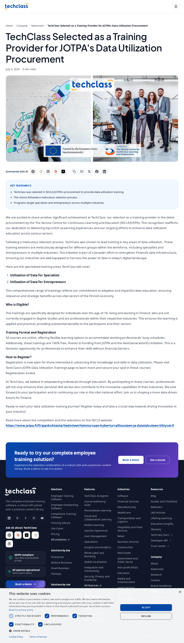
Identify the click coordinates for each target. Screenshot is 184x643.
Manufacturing (127, 507)
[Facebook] (25, 518)
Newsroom (37, 25)
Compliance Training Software (63, 515)
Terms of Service (38, 636)
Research (156, 574)
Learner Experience (96, 530)
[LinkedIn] (9, 518)
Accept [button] (146, 607)
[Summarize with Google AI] (40, 171)
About (154, 563)
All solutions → (60, 539)
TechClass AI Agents (96, 496)
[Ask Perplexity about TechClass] (9, 543)
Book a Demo (131, 460)
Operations (91, 541)
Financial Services (128, 501)
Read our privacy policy (21, 609)
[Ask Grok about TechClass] (26, 535)
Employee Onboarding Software (64, 506)
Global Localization (95, 562)
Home (9, 25)
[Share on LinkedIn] (104, 171)
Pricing (55, 534)
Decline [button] (146, 616)
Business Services (128, 541)
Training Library (60, 523)
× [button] (180, 592)
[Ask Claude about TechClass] (18, 535)
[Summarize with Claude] (55, 171)
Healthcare (124, 512)
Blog (153, 496)
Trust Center (158, 546)
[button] (62, 631)
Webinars (156, 507)
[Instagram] (34, 518)
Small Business (60, 568)
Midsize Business (61, 562)
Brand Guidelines (161, 585)
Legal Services (126, 587)
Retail (121, 536)
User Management (95, 536)
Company (22, 25)
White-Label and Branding (94, 554)
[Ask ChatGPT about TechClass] (9, 535)
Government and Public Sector (128, 560)
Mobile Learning (94, 525)
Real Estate (124, 553)
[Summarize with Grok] (63, 171)
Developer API (159, 540)
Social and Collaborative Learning (98, 517)
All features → (93, 585)
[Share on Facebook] (97, 171)
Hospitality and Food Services (130, 528)
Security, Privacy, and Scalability (97, 578)
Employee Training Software (62, 497)
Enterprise (57, 557)
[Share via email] (82, 171)
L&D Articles (158, 512)
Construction (125, 547)
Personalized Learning (97, 510)
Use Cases (57, 528)
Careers (155, 580)
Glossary (156, 529)
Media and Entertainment (126, 580)
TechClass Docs (160, 535)
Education (124, 573)
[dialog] (92, 615)
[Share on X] (89, 171)
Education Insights (162, 523)
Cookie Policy (16, 636)
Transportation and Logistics (129, 519)
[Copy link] (74, 171)
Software (123, 496)
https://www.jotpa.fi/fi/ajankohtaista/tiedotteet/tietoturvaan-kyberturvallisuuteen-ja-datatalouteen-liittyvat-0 (90, 425)
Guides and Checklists (164, 501)
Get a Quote (157, 460)
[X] (17, 518)
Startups (56, 573)
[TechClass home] (16, 6)
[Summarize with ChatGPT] (33, 171)
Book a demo (23, 584)
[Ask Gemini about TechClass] (35, 535)
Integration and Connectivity (93, 569)
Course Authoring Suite (95, 503)
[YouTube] (42, 518)
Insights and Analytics (97, 547)
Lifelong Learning (161, 518)
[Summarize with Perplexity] (48, 171)
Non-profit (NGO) (128, 567)
